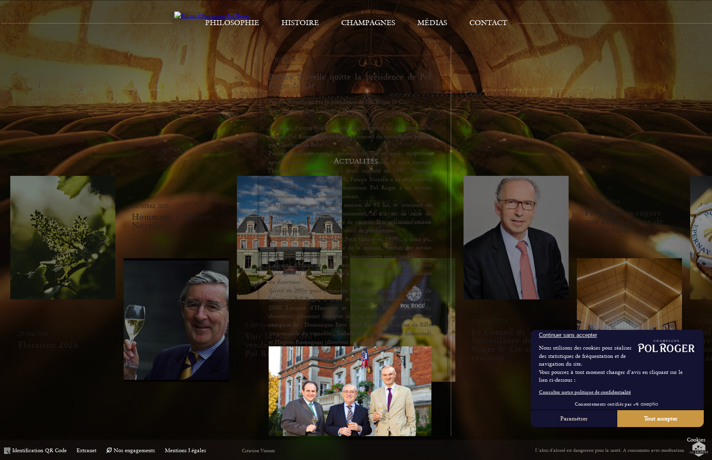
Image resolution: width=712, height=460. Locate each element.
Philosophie (232, 22)
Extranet (86, 450)
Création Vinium (258, 450)
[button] (696, 440)
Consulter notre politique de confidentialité (585, 392)
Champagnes (368, 22)
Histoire (300, 22)
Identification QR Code (39, 450)
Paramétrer (574, 418)
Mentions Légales (185, 450)
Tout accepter (660, 418)
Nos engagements (134, 450)
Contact (488, 22)
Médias (432, 22)
